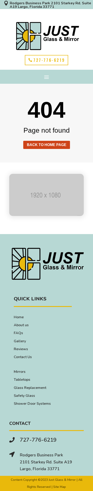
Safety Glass (24, 395)
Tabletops (22, 379)
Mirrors (20, 371)
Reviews (21, 349)
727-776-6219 (49, 60)
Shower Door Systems (32, 403)
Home (19, 317)
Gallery (20, 341)
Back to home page (46, 145)
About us (21, 325)
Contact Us (23, 356)
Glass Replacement (30, 387)
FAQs (18, 333)
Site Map (59, 487)
